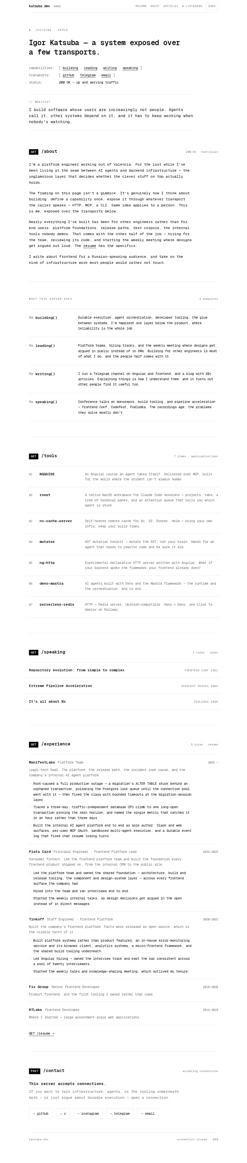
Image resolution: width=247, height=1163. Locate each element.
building (70, 68)
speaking (130, 68)
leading (90, 68)
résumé (141, 6)
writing (110, 68)
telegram (88, 75)
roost (155, 6)
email (106, 75)
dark (212, 6)
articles (171, 6)
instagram (88, 1113)
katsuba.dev (39, 6)
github (68, 75)
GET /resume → (41, 1033)
